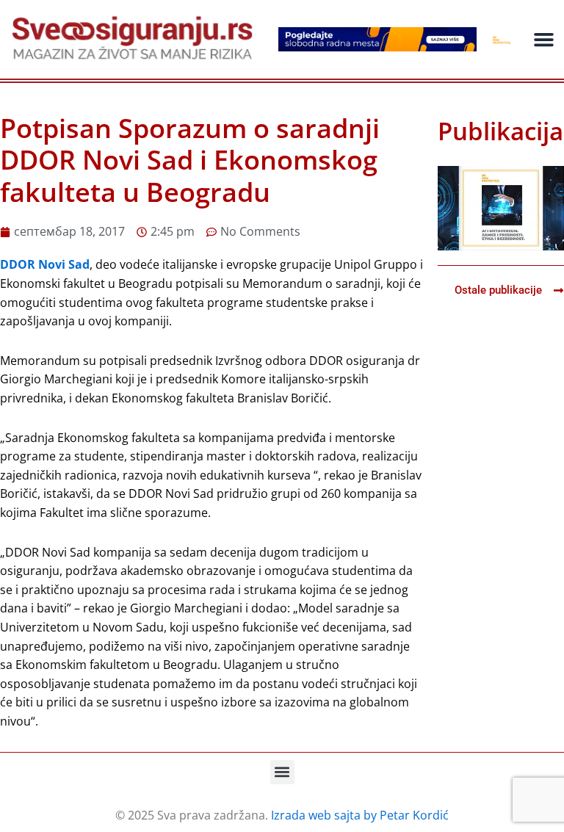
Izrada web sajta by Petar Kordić (360, 815)
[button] (544, 39)
